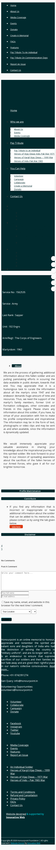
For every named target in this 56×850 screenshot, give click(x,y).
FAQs (13, 41)
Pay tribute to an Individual (23, 52)
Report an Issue (18, 64)
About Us (14, 11)
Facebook (15, 723)
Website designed (16, 814)
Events (13, 23)
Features (14, 47)
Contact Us (15, 70)
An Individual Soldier (21, 767)
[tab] (28, 491)
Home (13, 5)
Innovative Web (33, 843)
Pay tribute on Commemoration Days (29, 57)
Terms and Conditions (22, 792)
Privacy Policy (17, 798)
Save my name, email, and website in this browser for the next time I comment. (25, 603)
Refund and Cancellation (23, 795)
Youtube (15, 733)
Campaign (16, 708)
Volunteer (16, 701)
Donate (14, 29)
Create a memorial (19, 35)
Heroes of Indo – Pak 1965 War (27, 780)
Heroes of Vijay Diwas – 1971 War (29, 777)
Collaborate (16, 705)
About (18, 365)
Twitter (14, 730)
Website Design (17, 843)
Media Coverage (18, 17)
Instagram (16, 726)
